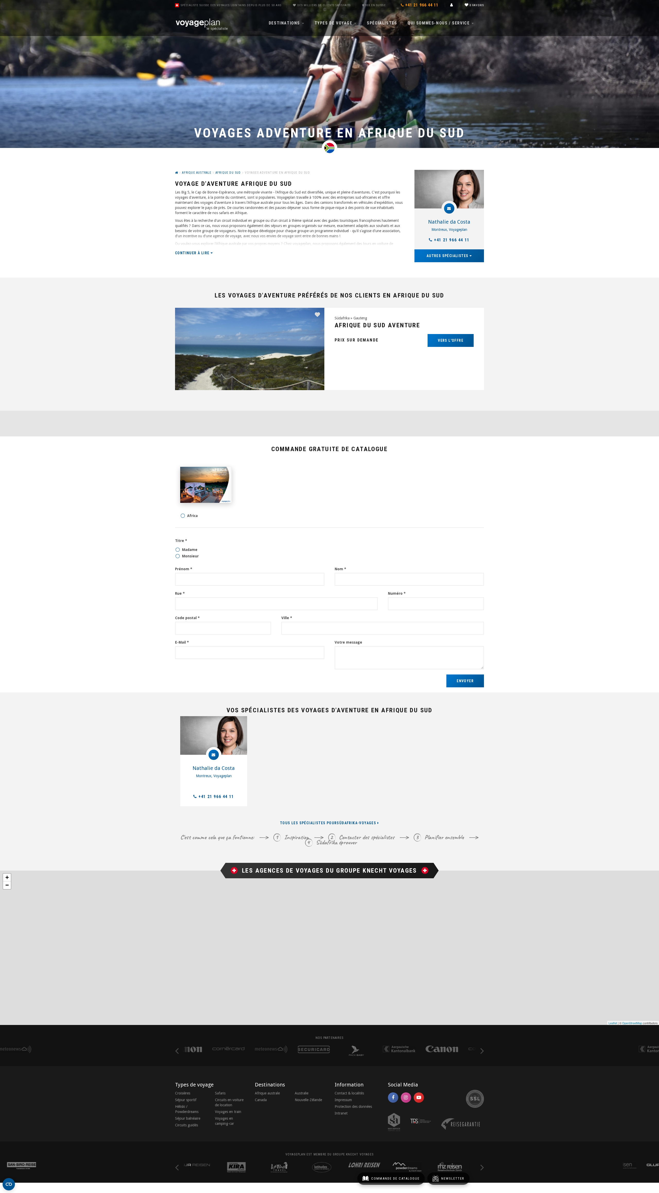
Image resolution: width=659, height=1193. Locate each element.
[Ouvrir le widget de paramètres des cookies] (9, 1184)
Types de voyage (334, 23)
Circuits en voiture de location (229, 1102)
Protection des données (353, 1106)
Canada (261, 1100)
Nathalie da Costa (449, 222)
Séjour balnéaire (187, 1118)
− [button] (7, 885)
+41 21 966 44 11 (452, 240)
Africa (192, 516)
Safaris (220, 1093)
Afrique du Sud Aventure (377, 325)
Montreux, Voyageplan (449, 229)
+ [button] (7, 877)
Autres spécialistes (448, 256)
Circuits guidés (186, 1125)
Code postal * (187, 618)
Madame (189, 550)
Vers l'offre (450, 340)
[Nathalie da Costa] (449, 189)
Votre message (348, 642)
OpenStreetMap (632, 1023)
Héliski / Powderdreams (186, 1109)
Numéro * (397, 593)
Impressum (343, 1100)
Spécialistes (382, 23)
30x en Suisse (375, 5)
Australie (301, 1093)
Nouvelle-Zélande (308, 1100)
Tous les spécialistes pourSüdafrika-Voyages (328, 823)
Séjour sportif (185, 1100)
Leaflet (613, 1023)
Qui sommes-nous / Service (439, 23)
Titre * (181, 541)
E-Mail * (182, 642)
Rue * (180, 593)
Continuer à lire (193, 253)
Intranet (341, 1113)
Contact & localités (349, 1093)
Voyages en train (228, 1112)
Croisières (182, 1093)
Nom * (340, 569)
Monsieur (190, 556)
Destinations (285, 23)
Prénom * (183, 569)
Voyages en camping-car (224, 1121)
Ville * (286, 618)
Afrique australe (267, 1093)
